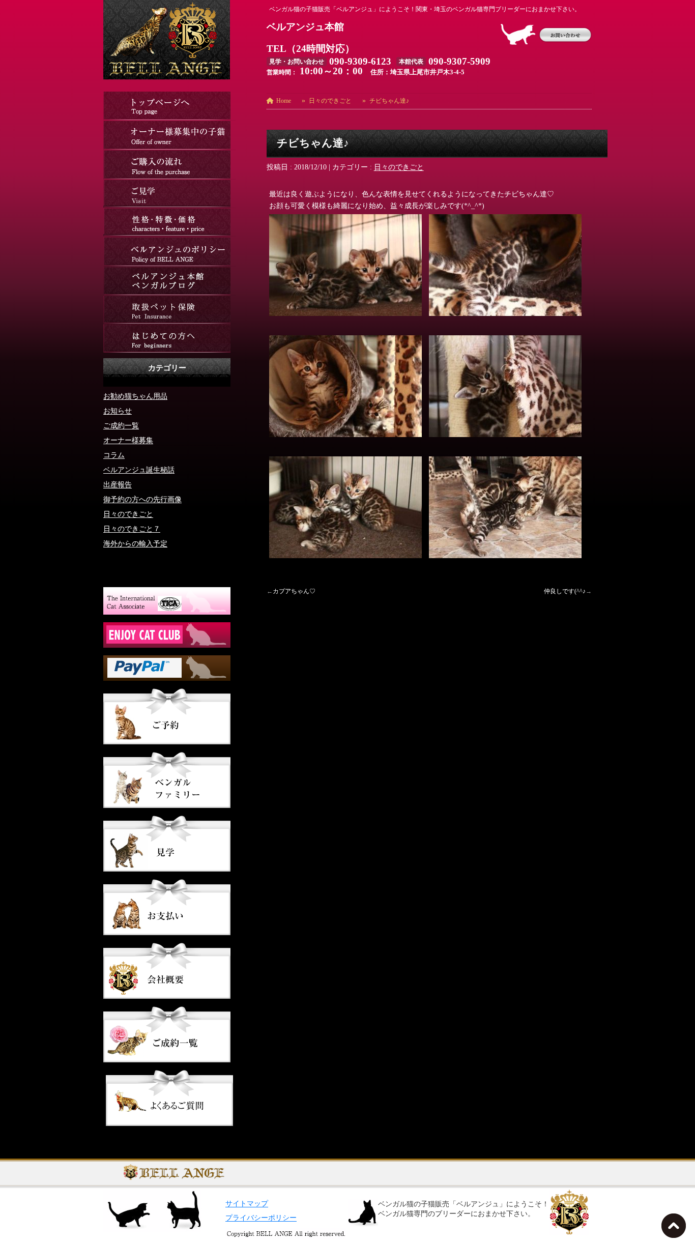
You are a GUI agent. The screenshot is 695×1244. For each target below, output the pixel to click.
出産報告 (117, 484)
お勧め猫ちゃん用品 (135, 396)
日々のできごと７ (131, 529)
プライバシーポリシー (261, 1218)
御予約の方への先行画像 (142, 499)
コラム (114, 455)
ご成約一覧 (121, 425)
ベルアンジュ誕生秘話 (139, 470)
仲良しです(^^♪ (565, 591)
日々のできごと (399, 167)
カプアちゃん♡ (294, 591)
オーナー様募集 (128, 440)
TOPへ (675, 1228)
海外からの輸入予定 (135, 543)
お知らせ (117, 411)
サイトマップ (246, 1203)
